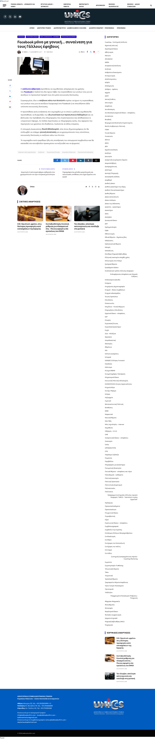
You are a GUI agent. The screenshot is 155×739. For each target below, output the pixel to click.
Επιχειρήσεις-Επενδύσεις (114, 310)
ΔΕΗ (106, 146)
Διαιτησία (108, 156)
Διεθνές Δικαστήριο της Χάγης (115, 187)
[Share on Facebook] (87, 52)
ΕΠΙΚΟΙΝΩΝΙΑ (121, 28)
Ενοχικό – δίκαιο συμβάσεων (133, 5)
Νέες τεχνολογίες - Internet (49, 36)
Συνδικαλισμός (110, 536)
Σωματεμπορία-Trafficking (114, 566)
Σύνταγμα (108, 550)
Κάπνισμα (108, 367)
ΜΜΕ (106, 411)
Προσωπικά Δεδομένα (69, 36)
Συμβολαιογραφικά (111, 526)
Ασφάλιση (108, 106)
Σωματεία (108, 562)
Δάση (107, 143)
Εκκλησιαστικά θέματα (113, 244)
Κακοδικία (108, 364)
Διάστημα (108, 170)
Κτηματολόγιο (110, 387)
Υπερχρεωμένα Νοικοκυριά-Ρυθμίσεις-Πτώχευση (124, 597)
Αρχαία (107, 93)
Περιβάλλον (109, 461)
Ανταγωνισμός (110, 76)
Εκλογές (107, 247)
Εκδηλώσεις (109, 241)
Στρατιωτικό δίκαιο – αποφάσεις (116, 523)
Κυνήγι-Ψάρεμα (110, 391)
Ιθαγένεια (108, 347)
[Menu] (4, 5)
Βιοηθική (108, 119)
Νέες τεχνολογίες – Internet (114, 424)
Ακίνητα (108, 56)
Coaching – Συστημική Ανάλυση (116, 42)
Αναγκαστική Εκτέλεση (113, 66)
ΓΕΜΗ (107, 130)
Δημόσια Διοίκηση (111, 150)
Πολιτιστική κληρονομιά (113, 485)
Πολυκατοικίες (110, 488)
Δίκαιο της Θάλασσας (112, 204)
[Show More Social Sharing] (98, 52)
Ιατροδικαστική (110, 340)
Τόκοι (107, 572)
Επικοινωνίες (109, 303)
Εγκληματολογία (110, 227)
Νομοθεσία (109, 428)
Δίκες (106, 214)
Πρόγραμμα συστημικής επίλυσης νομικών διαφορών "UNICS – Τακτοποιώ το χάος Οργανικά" (123, 497)
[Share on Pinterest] (94, 52)
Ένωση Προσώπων (111, 297)
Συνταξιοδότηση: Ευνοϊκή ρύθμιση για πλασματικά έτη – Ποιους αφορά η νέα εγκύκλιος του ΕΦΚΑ (57, 227)
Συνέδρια (108, 540)
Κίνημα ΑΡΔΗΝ (110, 371)
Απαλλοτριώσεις (111, 79)
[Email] (10, 107)
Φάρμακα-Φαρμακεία (112, 601)
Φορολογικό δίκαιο (111, 611)
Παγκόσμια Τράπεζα (112, 455)
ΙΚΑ (106, 350)
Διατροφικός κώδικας (112, 177)
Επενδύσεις (109, 300)
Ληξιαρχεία (109, 397)
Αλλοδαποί (109, 59)
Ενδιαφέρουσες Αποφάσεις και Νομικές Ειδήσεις (124, 275)
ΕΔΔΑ (106, 230)
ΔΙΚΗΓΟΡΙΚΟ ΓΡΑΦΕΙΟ (44, 28)
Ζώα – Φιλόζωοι (110, 334)
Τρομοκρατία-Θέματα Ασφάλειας (116, 582)
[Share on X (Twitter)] (90, 52)
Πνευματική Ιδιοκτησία (113, 468)
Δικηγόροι (108, 217)
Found (2, 738)
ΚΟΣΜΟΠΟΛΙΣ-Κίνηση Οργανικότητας (118, 384)
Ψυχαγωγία (109, 625)
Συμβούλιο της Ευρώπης (113, 530)
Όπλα (107, 445)
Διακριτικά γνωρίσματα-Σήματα (116, 160)
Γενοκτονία (109, 136)
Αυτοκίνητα (109, 116)
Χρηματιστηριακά (111, 618)
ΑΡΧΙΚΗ (32, 28)
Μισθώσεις (109, 408)
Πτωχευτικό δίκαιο (111, 513)
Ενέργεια (108, 283)
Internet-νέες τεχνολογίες (27, 152)
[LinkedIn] (10, 96)
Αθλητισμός (109, 52)
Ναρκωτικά (109, 414)
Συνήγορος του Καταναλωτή (115, 543)
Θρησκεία (108, 337)
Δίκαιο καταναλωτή (112, 197)
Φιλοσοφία (109, 608)
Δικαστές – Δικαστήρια (113, 207)
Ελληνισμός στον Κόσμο (113, 261)
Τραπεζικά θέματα (111, 579)
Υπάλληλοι (109, 592)
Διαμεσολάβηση (110, 163)
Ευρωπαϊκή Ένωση (32, 36)
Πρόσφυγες (109, 503)
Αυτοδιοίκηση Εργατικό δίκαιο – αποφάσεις (120, 113)
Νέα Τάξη (108, 421)
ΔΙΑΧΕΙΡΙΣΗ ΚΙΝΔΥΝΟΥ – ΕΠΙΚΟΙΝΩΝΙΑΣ (101, 28)
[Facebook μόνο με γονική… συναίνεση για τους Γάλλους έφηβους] (33, 74)
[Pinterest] (10, 102)
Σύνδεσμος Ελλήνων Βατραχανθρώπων (118, 533)
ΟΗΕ (106, 434)
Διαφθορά (108, 180)
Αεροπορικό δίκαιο (111, 49)
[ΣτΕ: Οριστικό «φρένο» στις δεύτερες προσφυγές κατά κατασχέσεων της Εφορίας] (30, 213)
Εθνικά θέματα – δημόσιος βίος (116, 237)
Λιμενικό (108, 401)
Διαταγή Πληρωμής (111, 173)
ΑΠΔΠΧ (107, 82)
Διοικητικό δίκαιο (111, 220)
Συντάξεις (108, 553)
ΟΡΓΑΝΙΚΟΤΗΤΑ (110, 448)
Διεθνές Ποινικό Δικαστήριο (114, 190)
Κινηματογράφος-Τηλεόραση (115, 374)
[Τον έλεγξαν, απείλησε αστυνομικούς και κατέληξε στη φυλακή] (87, 213)
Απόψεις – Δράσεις (111, 89)
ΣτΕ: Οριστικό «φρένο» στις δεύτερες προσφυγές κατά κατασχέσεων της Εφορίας (29, 226)
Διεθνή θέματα (110, 193)
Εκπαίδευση (109, 251)
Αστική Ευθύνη (110, 99)
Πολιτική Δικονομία (112, 478)
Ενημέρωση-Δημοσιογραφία (115, 286)
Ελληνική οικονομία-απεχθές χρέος (117, 257)
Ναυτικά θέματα (110, 418)
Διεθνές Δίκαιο (110, 183)
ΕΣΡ (106, 317)
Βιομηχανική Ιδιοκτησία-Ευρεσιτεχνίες (119, 123)
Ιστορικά (108, 357)
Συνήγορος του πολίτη (113, 546)
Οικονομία (108, 441)
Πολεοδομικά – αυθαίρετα (114, 475)
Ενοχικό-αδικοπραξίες (114, 5)
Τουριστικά (109, 576)
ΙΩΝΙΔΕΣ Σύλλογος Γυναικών (115, 360)
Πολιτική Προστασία (112, 482)
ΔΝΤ (106, 224)
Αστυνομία (109, 103)
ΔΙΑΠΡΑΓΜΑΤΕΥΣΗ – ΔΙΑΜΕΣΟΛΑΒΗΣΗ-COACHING (70, 28)
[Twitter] (10, 91)
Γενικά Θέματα (110, 133)
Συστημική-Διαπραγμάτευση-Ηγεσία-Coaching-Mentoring (124, 558)
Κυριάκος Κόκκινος (68, 152)
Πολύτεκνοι (109, 492)
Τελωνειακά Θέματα (112, 569)
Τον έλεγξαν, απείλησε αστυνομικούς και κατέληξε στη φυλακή (86, 226)
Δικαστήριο (109, 210)
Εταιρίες (108, 320)
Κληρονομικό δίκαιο (112, 377)
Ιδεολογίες (108, 344)
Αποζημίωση (100, 5)
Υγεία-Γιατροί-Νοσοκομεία (114, 586)
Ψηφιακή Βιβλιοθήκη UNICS (114, 622)
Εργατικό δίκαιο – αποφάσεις (47, 5)
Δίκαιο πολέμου (110, 200)
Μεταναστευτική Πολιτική (114, 404)
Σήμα (107, 520)
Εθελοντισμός (110, 234)
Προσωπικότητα (110, 509)
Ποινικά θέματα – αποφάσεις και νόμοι (23, 5)
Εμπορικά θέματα (67, 5)
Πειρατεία (108, 458)
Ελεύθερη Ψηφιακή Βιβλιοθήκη (116, 254)
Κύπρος (107, 394)
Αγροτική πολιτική (111, 45)
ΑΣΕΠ (107, 96)
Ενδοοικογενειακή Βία (112, 280)
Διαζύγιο (108, 153)
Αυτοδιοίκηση (110, 109)
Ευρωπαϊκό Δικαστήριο (113, 327)
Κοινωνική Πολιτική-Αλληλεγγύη (116, 381)
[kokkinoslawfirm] (77, 17)
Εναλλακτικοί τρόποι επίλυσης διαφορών (119, 271)
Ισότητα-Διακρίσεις (112, 354)
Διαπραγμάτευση (111, 167)
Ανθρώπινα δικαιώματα (113, 72)
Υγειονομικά (109, 589)
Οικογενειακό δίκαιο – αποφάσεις (116, 438)
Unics (25, 52)
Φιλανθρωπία (110, 605)
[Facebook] (10, 85)
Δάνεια (107, 140)
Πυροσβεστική (110, 516)
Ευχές (107, 330)
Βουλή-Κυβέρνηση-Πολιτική (115, 126)
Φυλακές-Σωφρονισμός (113, 615)
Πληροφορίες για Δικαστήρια (115, 465)
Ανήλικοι (21, 36)
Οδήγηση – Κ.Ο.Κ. (111, 431)
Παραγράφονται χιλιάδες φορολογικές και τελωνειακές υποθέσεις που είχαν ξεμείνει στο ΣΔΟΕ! (79, 174)
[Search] (151, 5)
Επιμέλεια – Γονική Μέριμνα (115, 307)
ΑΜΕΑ (107, 62)
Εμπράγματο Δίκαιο (84, 5)
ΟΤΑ (106, 451)
